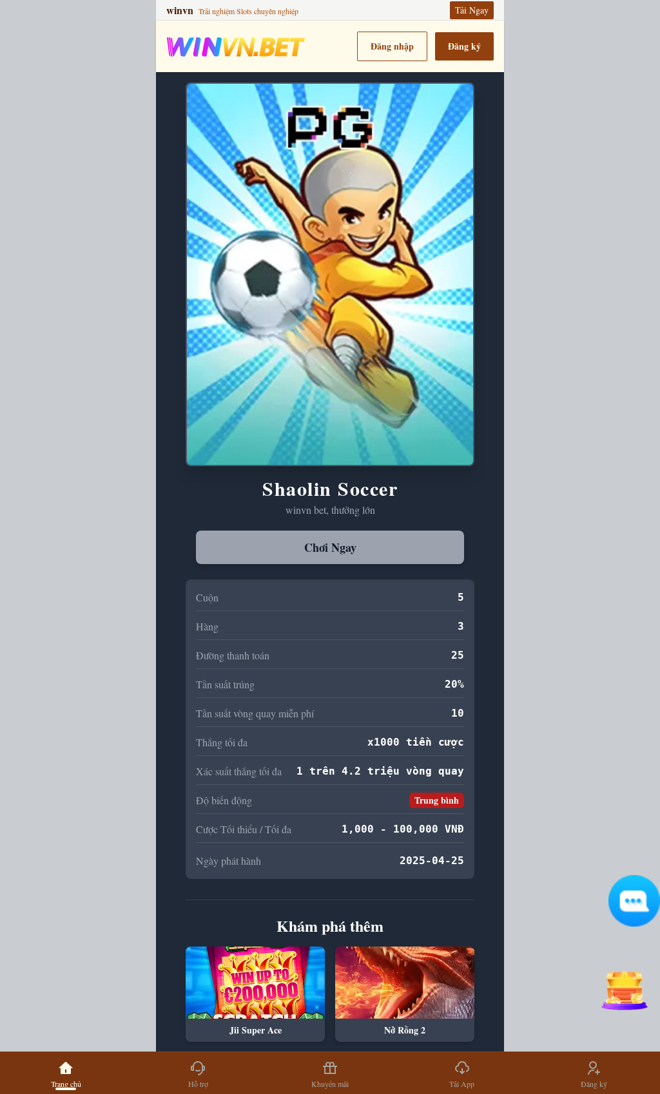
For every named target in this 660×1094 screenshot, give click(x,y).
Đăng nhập (392, 46)
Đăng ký (464, 46)
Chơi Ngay (330, 547)
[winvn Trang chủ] (236, 46)
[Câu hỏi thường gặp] (634, 901)
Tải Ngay (472, 10)
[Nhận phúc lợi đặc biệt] (624, 986)
